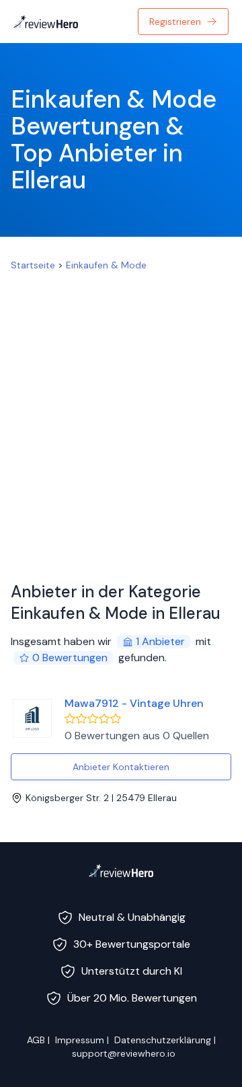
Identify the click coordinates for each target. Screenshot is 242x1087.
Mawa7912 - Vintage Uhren (134, 703)
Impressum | (82, 1040)
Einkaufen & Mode (106, 265)
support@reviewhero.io (123, 1053)
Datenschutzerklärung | (165, 1040)
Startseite (33, 265)
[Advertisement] (121, 421)
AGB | (38, 1040)
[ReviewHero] (121, 870)
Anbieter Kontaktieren (121, 767)
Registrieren (175, 21)
